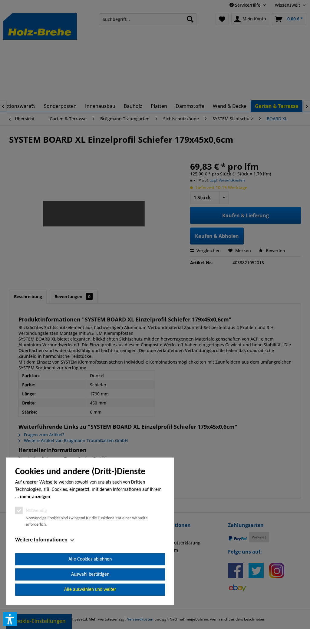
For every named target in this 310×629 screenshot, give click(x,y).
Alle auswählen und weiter (90, 589)
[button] (10, 619)
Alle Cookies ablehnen (90, 559)
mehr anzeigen (35, 496)
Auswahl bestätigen (90, 574)
